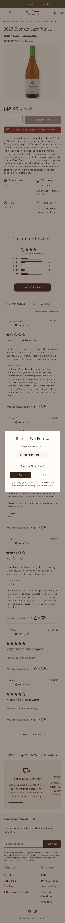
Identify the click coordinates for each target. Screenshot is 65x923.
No (44, 474)
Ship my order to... (32, 446)
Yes (20, 474)
